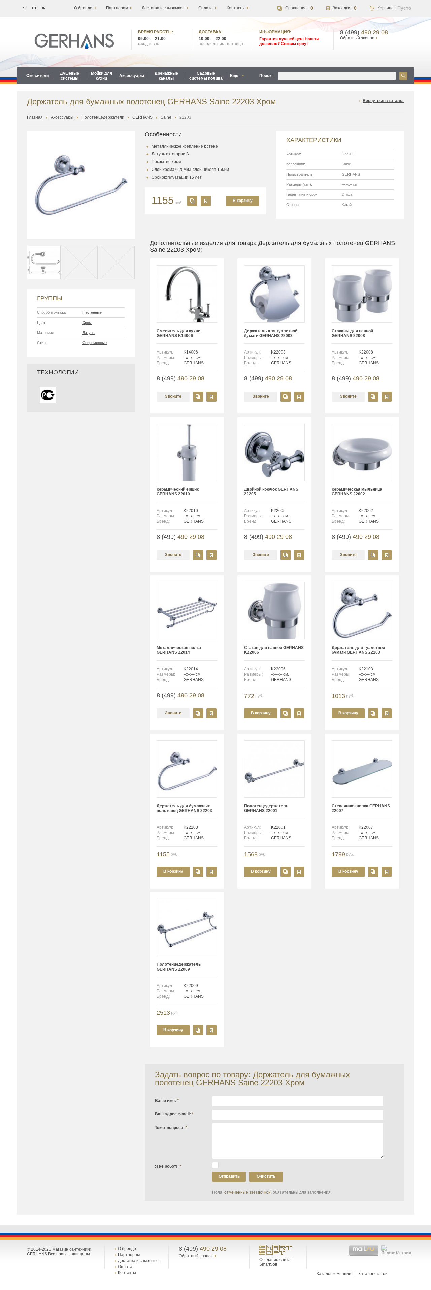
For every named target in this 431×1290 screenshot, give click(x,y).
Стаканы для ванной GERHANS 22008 (352, 333)
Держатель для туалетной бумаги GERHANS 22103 (358, 650)
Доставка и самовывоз (139, 1260)
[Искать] (403, 76)
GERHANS (142, 117)
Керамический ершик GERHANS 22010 (178, 491)
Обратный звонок (357, 38)
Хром (87, 322)
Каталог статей (373, 1273)
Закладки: (342, 8)
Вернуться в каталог (383, 100)
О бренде (127, 1248)
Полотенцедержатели (102, 117)
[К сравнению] (192, 201)
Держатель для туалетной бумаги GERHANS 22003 (270, 333)
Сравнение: (296, 8)
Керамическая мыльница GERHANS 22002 (357, 491)
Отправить (229, 1176)
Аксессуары (62, 117)
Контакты (127, 1272)
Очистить (266, 1176)
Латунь (88, 333)
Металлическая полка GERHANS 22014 (179, 650)
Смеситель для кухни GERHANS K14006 (178, 333)
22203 (185, 117)
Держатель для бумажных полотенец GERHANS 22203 (184, 808)
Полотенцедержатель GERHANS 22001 (266, 808)
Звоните (173, 396)
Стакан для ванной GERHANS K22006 (274, 650)
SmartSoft (268, 1264)
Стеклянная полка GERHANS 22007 (361, 808)
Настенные (92, 312)
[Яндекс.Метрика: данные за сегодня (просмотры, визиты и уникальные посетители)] (396, 1250)
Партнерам (129, 1254)
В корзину (243, 200)
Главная (35, 117)
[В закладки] (206, 201)
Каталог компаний (334, 1273)
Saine (166, 117)
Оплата (125, 1266)
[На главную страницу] (74, 41)
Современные (94, 343)
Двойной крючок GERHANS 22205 (271, 491)
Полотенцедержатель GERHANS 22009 (179, 967)
